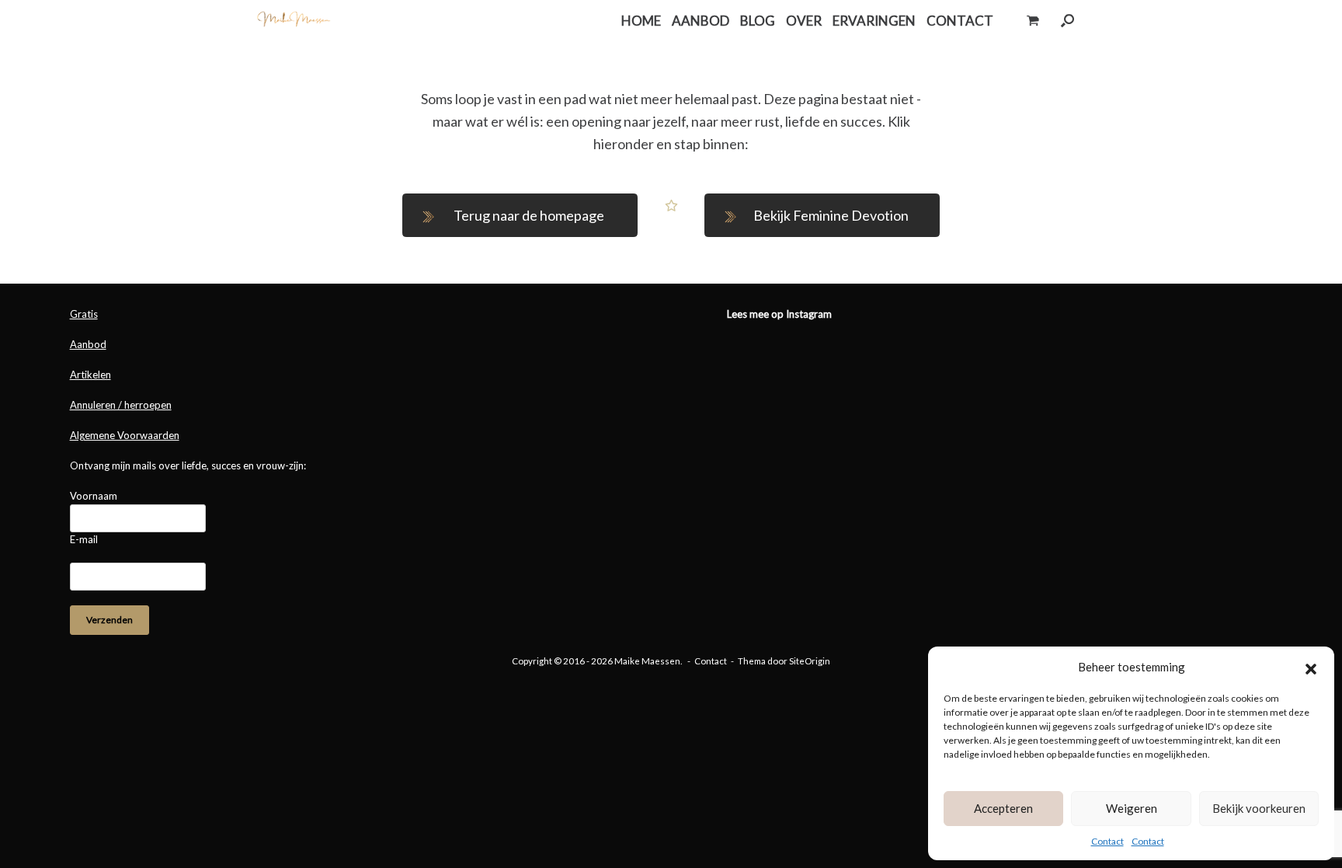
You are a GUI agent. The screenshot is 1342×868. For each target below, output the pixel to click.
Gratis (84, 314)
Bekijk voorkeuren (1258, 808)
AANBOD (700, 20)
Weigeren (1131, 808)
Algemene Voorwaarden (124, 435)
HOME (641, 20)
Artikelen (90, 374)
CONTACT (960, 20)
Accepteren (1003, 808)
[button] (1311, 667)
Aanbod (88, 344)
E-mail (84, 539)
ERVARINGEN (874, 20)
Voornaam (93, 496)
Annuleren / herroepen (121, 405)
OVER (804, 20)
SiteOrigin (809, 661)
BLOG (757, 20)
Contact (1107, 841)
